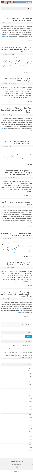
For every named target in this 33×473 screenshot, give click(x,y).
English (30, 72)
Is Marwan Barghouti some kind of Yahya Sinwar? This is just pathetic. (16, 234)
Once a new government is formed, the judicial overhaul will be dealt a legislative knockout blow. (16, 294)
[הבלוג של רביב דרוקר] (16, 4)
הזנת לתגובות (16, 467)
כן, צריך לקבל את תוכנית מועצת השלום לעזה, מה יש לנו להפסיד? (18, 80)
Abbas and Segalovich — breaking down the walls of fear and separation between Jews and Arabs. (16, 49)
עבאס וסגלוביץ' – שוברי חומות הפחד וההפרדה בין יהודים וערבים (19, 19)
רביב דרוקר (14, 23)
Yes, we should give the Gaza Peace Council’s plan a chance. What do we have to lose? (16, 110)
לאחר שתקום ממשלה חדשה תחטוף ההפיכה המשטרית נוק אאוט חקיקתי (19, 264)
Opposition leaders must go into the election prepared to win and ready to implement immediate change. (17, 173)
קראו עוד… (3, 36)
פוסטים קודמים (27, 324)
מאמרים (30, 40)
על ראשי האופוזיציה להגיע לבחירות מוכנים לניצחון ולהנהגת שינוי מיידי (17, 142)
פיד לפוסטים (16, 464)
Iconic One (16, 471)
